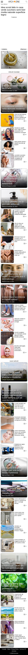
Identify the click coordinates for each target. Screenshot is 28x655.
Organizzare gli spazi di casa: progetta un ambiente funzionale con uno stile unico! (20, 597)
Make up (4, 475)
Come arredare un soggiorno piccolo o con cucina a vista (20, 541)
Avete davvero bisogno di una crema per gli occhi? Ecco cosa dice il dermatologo (13, 275)
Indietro (4, 49)
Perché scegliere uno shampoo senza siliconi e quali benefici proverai (20, 335)
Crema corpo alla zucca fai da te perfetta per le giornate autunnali (13, 201)
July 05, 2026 (10, 379)
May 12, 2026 (10, 400)
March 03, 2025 (9, 495)
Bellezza (5, 4)
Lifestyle (4, 379)
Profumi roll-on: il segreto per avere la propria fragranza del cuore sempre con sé (12, 394)
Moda (3, 495)
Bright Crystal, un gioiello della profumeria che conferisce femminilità (13, 180)
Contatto (4, 649)
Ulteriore (23, 49)
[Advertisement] (14, 32)
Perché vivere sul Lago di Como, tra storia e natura (19, 609)
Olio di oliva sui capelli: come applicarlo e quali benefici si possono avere (19, 226)
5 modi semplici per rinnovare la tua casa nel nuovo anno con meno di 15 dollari (20, 406)
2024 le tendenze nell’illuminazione (19, 622)
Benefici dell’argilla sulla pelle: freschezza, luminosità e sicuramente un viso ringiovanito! (20, 349)
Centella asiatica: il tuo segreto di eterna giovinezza (13, 586)
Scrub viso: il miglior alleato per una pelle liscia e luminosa (12, 470)
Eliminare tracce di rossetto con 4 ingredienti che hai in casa (20, 239)
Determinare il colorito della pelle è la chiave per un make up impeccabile (20, 253)
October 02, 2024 (11, 591)
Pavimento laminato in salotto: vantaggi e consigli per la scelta (20, 418)
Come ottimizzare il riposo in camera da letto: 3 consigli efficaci (20, 501)
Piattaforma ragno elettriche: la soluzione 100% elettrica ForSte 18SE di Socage (19, 447)
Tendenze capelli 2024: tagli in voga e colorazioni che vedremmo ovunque (20, 130)
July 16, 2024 (10, 111)
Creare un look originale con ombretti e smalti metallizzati (13, 490)
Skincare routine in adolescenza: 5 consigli (19, 320)
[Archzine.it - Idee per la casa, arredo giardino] (14, 2)
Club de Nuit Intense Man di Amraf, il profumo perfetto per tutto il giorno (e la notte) (20, 117)
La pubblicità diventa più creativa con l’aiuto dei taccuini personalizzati (13, 565)
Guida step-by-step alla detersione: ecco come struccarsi (13, 85)
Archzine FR (23, 649)
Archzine (14, 651)
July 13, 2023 (10, 281)
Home (2, 4)
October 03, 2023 (11, 186)
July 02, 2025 (10, 475)
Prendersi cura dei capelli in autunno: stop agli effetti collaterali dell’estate (20, 212)
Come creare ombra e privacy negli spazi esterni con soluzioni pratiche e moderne (12, 373)
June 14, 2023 (10, 302)
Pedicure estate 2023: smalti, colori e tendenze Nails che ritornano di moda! (20, 307)
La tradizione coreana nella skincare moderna (13, 107)
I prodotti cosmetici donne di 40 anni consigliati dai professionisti (19, 157)
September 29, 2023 (12, 206)
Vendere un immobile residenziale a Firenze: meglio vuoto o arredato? (19, 529)
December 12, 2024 (12, 90)
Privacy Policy (15, 649)
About (8, 649)
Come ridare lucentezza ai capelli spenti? (13, 298)
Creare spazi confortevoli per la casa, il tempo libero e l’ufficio (20, 637)
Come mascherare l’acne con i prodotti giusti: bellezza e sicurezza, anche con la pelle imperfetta (20, 434)
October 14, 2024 (11, 570)
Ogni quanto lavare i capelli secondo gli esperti (20, 143)
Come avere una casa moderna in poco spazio (19, 514)
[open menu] (1, 1)
